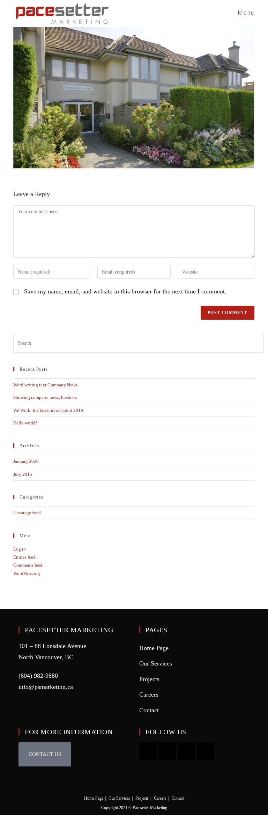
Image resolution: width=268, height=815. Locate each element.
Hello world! (25, 422)
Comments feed (28, 565)
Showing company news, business (45, 397)
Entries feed (24, 557)
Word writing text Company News (45, 384)
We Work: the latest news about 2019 (48, 410)
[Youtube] (148, 751)
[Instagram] (167, 751)
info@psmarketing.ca (45, 686)
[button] (44, 754)
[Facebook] (186, 751)
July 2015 (22, 474)
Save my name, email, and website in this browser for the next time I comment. (125, 291)
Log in (19, 549)
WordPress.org (26, 573)
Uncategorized (27, 512)
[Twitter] (205, 751)
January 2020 (26, 461)
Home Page (154, 648)
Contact (149, 710)
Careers (148, 694)
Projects (149, 679)
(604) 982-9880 (38, 675)
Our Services (155, 663)
